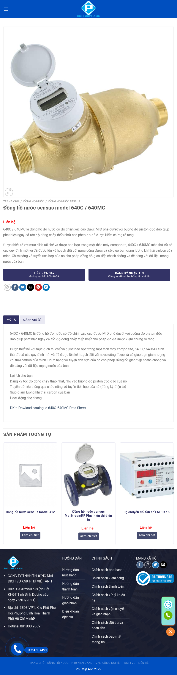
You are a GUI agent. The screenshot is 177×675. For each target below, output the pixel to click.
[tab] (11, 319)
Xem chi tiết (30, 535)
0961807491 (37, 650)
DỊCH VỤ (129, 662)
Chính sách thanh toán (108, 586)
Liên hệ (143, 662)
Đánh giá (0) (32, 319)
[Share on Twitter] (22, 287)
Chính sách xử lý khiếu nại (108, 598)
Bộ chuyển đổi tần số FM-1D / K (147, 512)
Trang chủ (11, 201)
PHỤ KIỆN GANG (82, 662)
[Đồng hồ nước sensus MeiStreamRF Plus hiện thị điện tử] (88, 475)
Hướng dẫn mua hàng (70, 572)
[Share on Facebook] (15, 287)
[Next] (173, 495)
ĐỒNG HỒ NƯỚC (33, 201)
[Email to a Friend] (30, 287)
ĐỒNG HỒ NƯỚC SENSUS (64, 201)
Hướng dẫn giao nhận (70, 600)
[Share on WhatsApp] (7, 287)
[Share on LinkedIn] (46, 287)
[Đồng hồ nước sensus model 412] (30, 475)
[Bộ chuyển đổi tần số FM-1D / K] (147, 475)
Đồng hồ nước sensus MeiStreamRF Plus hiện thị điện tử (88, 515)
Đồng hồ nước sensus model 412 (30, 512)
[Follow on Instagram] (147, 564)
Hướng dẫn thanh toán (70, 586)
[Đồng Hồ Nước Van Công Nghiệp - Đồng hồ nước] (88, 9)
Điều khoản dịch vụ (70, 614)
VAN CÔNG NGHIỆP (108, 662)
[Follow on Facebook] (140, 564)
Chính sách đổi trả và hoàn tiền (107, 625)
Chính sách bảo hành (107, 570)
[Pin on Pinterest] (38, 287)
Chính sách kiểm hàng (108, 578)
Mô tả (11, 319)
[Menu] (5, 9)
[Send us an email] (163, 564)
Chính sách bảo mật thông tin (106, 639)
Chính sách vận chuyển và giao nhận (108, 611)
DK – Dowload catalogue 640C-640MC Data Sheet (48, 408)
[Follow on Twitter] (155, 564)
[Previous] (3, 495)
